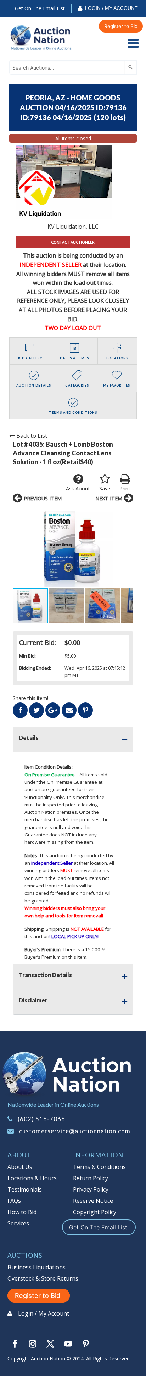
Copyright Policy (94, 1212)
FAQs (14, 1201)
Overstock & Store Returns (42, 1278)
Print (124, 488)
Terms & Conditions (99, 1167)
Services (18, 1223)
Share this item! (30, 698)
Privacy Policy (90, 1189)
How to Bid (21, 1212)
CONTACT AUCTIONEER (73, 242)
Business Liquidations (36, 1267)
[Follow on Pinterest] (86, 1344)
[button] (73, 547)
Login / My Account (111, 8)
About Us (19, 1167)
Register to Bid (120, 26)
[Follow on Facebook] (15, 1344)
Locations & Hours (32, 1178)
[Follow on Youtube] (68, 1344)
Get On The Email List (40, 8)
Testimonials (24, 1189)
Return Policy (90, 1178)
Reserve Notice (93, 1201)
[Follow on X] (50, 1344)
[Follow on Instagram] (32, 1344)
